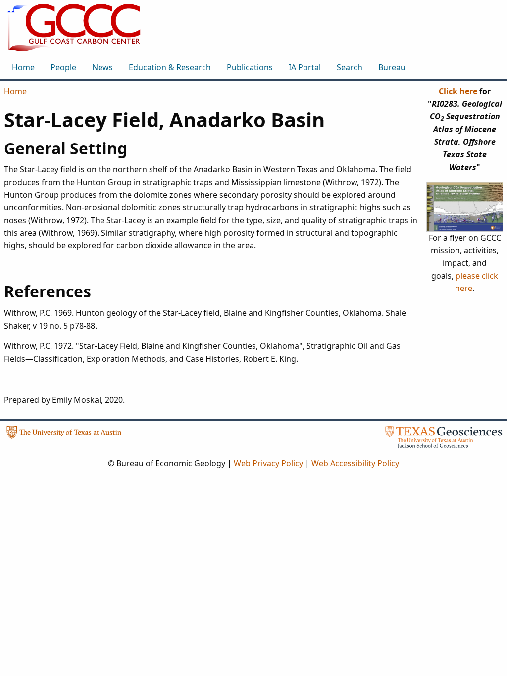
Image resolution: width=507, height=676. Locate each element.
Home (15, 91)
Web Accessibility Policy (355, 463)
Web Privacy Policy (268, 463)
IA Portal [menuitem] (305, 67)
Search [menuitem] (349, 67)
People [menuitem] (63, 67)
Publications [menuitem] (250, 67)
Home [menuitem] (23, 67)
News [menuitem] (102, 67)
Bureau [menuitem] (392, 67)
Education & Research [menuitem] (170, 67)
